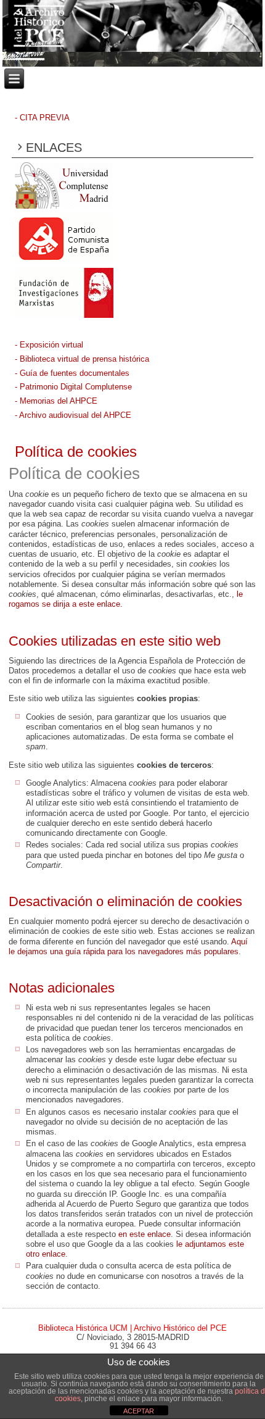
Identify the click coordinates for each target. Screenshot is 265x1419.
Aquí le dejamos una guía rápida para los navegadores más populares (128, 946)
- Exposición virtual (49, 344)
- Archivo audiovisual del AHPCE (73, 415)
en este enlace (144, 1234)
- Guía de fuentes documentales (72, 373)
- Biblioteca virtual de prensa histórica (82, 359)
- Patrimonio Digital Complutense (73, 386)
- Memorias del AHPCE (56, 401)
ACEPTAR (138, 1411)
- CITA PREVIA (42, 117)
